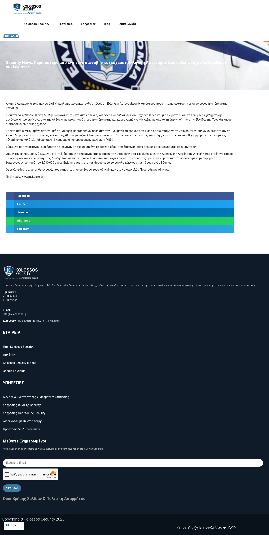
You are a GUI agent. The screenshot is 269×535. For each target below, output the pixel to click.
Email (6, 456)
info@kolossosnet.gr (15, 314)
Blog (107, 24)
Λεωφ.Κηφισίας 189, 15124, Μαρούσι (38, 320)
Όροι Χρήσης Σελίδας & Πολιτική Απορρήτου (44, 498)
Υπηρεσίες (88, 24)
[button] (120, 196)
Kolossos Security (36, 24)
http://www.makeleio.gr (28, 176)
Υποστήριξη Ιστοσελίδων (199, 528)
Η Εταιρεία (64, 24)
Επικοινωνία (127, 24)
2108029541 (10, 300)
